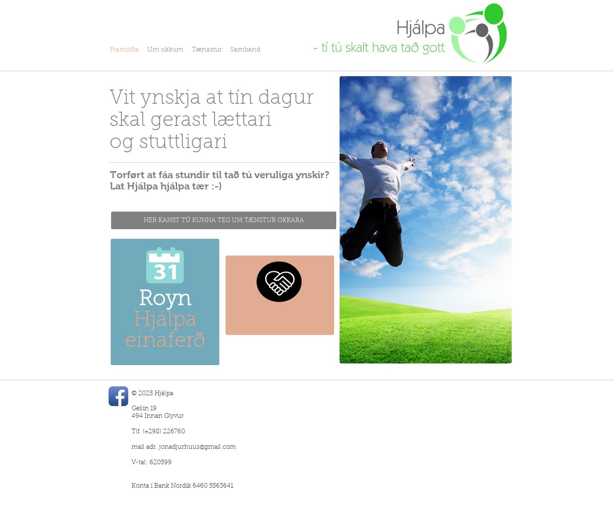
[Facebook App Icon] (118, 396)
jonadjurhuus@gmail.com (197, 447)
